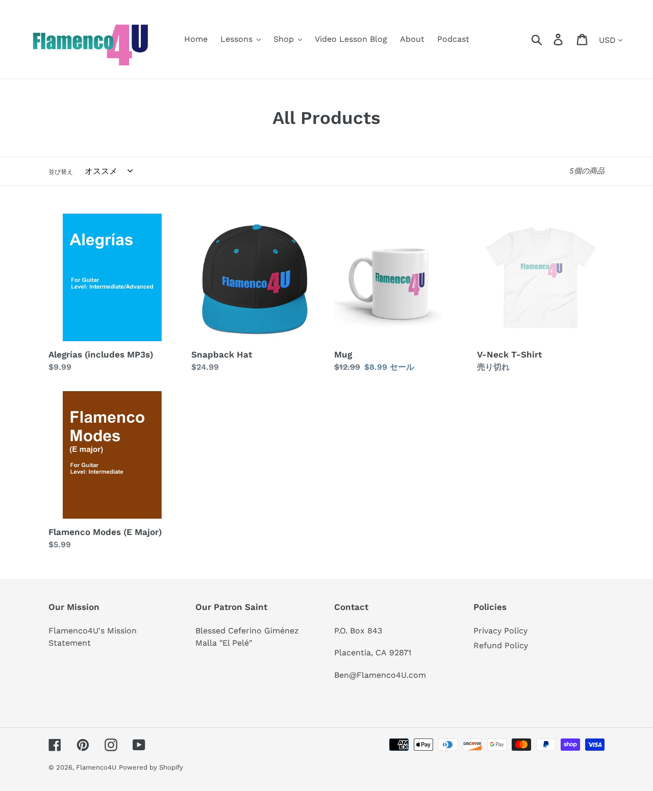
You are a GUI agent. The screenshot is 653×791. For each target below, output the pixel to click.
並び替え (60, 171)
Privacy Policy (500, 630)
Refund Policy (500, 645)
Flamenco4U (96, 767)
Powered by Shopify (151, 767)
